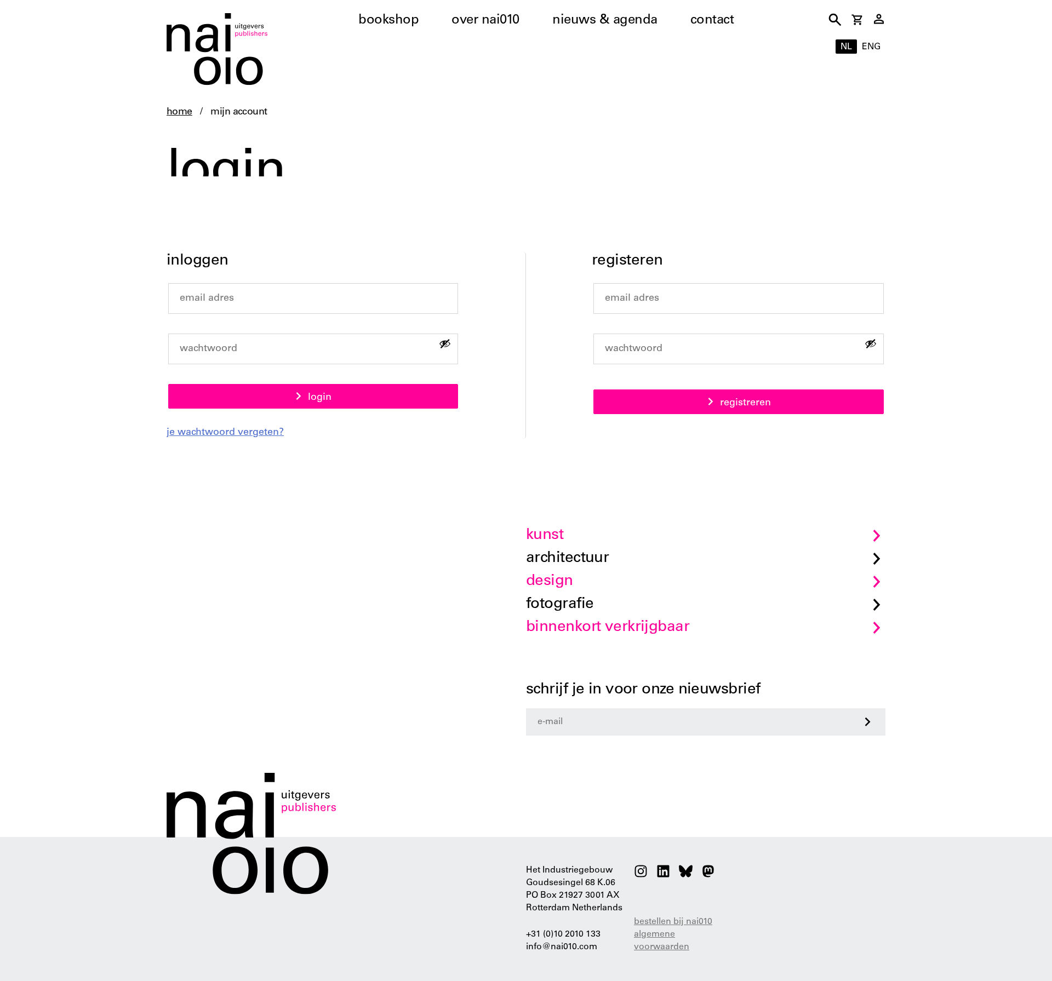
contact (712, 20)
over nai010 (485, 20)
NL (846, 47)
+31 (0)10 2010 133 (563, 934)
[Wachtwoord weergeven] (445, 343)
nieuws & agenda (605, 20)
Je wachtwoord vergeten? (225, 433)
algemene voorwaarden (661, 940)
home (179, 112)
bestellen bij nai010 (673, 921)
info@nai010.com (561, 947)
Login (319, 398)
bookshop (388, 20)
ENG (871, 47)
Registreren (745, 403)
